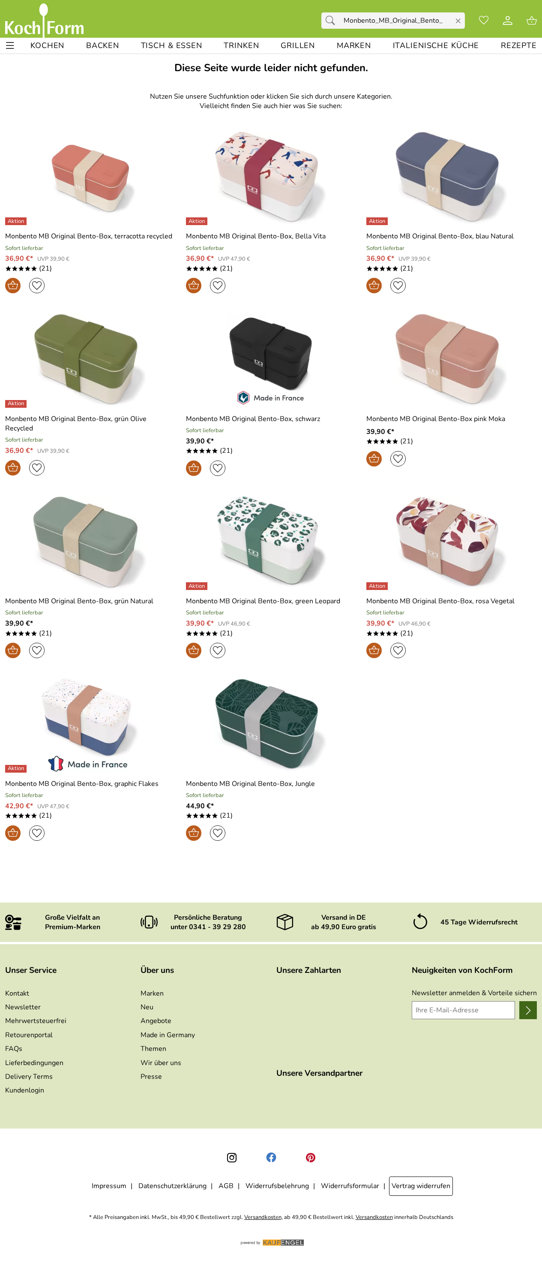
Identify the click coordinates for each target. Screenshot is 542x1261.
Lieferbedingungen (34, 1063)
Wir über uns (161, 1063)
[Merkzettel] (484, 20)
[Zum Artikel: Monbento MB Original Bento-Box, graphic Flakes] (90, 725)
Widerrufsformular (350, 1186)
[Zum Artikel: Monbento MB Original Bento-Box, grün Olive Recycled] (90, 360)
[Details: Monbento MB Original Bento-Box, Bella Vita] (198, 221)
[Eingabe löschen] (458, 21)
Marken (152, 993)
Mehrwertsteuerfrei (35, 1021)
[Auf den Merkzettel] (37, 285)
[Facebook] (271, 1157)
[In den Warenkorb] (13, 285)
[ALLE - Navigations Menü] (10, 45)
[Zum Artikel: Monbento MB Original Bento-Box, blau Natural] (451, 178)
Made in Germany (168, 1035)
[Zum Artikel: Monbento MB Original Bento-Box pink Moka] (451, 360)
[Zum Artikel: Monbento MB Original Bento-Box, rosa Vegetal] (451, 543)
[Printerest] (310, 1157)
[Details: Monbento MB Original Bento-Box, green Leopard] (198, 586)
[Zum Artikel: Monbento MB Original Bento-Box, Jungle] (271, 725)
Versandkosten (262, 1217)
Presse (151, 1076)
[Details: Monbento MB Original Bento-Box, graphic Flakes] (17, 769)
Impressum (109, 1186)
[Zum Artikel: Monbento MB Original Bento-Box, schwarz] (271, 360)
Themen (153, 1048)
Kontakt (17, 993)
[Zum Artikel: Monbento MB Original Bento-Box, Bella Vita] (271, 178)
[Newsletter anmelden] (528, 1010)
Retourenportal (29, 1035)
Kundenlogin (24, 1090)
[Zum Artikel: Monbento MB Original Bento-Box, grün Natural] (90, 543)
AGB (226, 1186)
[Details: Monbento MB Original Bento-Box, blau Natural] (378, 221)
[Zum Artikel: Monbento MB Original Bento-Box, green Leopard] (271, 543)
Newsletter (23, 1007)
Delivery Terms (29, 1076)
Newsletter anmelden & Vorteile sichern (474, 993)
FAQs (13, 1048)
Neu (147, 1007)
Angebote (156, 1021)
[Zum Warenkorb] (532, 20)
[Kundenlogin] (508, 20)
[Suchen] (332, 20)
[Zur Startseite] (44, 20)
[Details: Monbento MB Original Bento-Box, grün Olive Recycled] (17, 404)
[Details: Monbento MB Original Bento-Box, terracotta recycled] (17, 221)
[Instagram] (231, 1157)
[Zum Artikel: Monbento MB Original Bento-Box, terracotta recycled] (90, 178)
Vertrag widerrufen (421, 1186)
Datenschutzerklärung (172, 1186)
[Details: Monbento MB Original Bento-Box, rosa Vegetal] (378, 586)
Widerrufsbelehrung (277, 1186)
